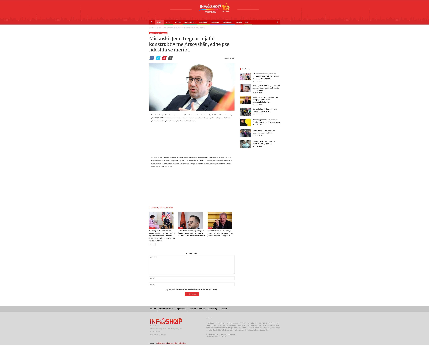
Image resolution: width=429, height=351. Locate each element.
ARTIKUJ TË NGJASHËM (159, 207)
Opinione (173, 22)
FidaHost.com (162, 342)
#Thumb (222, 22)
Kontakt (216, 308)
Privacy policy (173, 342)
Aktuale (157, 27)
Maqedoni (164, 33)
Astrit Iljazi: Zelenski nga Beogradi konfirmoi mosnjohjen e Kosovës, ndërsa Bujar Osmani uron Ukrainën (190, 232)
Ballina (151, 27)
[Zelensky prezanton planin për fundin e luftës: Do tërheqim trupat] (245, 122)
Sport (164, 22)
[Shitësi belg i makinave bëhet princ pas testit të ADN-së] (245, 133)
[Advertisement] (192, 141)
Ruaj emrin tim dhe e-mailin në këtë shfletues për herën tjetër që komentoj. (193, 288)
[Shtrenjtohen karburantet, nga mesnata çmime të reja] (245, 111)
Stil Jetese (193, 22)
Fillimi (152, 308)
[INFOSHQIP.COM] (214, 8)
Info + (228, 22)
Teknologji (212, 22)
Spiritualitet (182, 22)
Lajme (157, 22)
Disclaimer (182, 342)
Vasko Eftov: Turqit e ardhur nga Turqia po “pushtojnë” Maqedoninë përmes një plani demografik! (221, 232)
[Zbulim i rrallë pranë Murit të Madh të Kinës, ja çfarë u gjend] (245, 143)
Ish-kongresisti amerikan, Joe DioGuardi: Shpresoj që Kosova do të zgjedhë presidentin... (265, 76)
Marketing (206, 308)
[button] (277, 22)
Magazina (203, 22)
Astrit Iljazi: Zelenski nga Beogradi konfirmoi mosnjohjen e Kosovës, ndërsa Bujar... (264, 88)
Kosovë (152, 227)
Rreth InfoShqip (164, 308)
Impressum (177, 308)
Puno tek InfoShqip (192, 308)
